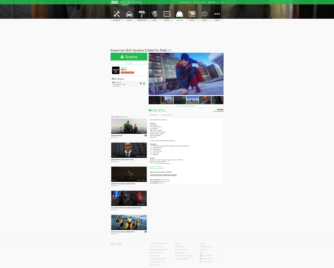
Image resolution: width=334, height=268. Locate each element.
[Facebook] (121, 69)
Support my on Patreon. (156, 167)
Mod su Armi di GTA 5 (156, 252)
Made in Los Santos (116, 244)
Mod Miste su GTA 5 (155, 265)
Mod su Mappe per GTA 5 (157, 262)
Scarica (130, 56)
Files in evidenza (179, 246)
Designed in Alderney (116, 243)
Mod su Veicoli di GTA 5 (156, 246)
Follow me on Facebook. (157, 168)
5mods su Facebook (207, 259)
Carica (197, 2)
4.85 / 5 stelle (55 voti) (219, 111)
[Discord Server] (126, 69)
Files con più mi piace (181, 249)
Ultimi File (177, 243)
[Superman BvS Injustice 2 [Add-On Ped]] (186, 74)
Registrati (212, 2)
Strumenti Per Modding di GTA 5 (159, 243)
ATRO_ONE (153, 163)
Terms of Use (203, 249)
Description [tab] (154, 115)
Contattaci (202, 243)
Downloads (155, 111)
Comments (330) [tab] (167, 115)
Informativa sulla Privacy (206, 246)
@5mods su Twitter (206, 255)
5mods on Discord (206, 262)
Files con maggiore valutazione (183, 255)
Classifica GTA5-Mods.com (182, 259)
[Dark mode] (218, 2)
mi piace (164, 111)
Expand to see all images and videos (186, 106)
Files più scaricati (179, 252)
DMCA (201, 252)
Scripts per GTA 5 (155, 255)
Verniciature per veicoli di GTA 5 (158, 249)
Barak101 (124, 67)
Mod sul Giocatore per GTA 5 (158, 259)
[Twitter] (123, 69)
